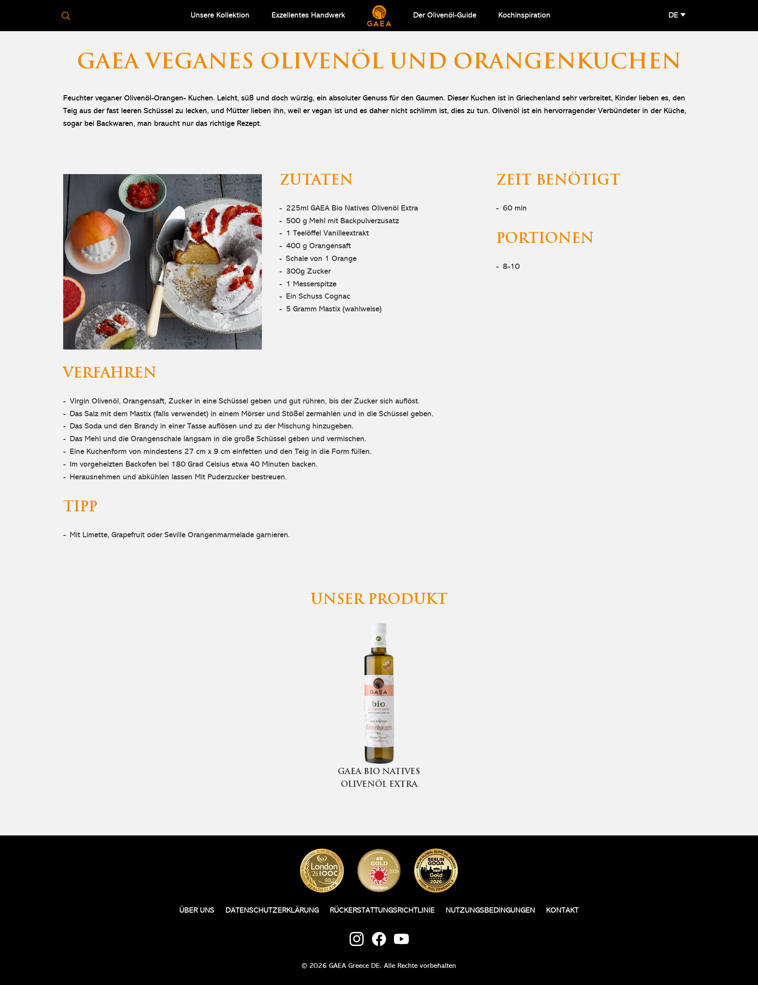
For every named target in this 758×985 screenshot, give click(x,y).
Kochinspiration (524, 15)
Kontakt (562, 910)
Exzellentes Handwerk (308, 15)
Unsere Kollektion (220, 15)
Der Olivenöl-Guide (444, 15)
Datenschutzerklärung (272, 910)
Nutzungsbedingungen (490, 910)
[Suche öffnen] (65, 15)
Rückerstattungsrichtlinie (382, 910)
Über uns (197, 910)
